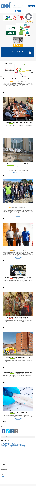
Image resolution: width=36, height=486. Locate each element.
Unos (17, 484)
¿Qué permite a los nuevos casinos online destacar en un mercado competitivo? (14, 445)
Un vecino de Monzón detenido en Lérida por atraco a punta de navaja (18, 277)
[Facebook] (15, 11)
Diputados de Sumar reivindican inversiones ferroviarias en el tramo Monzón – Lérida (18, 205)
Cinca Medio (11, 318)
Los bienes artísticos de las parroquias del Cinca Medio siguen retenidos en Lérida (18, 317)
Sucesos (11, 278)
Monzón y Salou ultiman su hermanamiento (8, 443)
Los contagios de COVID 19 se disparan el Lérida (18, 412)
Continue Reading (18, 131)
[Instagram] (18, 11)
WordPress (22, 484)
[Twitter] (20, 11)
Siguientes (7, 426)
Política (11, 81)
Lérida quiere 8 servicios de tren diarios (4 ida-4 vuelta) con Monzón (18, 163)
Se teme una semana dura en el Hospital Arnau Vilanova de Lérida (18, 357)
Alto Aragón (10, 123)
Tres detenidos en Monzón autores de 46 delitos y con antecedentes (12, 444)
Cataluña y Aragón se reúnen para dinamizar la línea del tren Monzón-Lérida (18, 122)
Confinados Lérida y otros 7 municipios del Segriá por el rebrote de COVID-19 (18, 372)
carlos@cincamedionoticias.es (8, 467)
